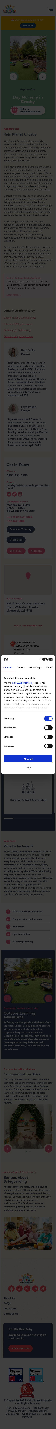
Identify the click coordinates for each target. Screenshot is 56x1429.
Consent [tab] (7, 667)
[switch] (48, 727)
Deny (28, 767)
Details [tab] (20, 667)
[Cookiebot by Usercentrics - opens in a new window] (40, 659)
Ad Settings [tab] (35, 667)
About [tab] (49, 667)
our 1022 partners (22, 683)
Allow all (28, 759)
